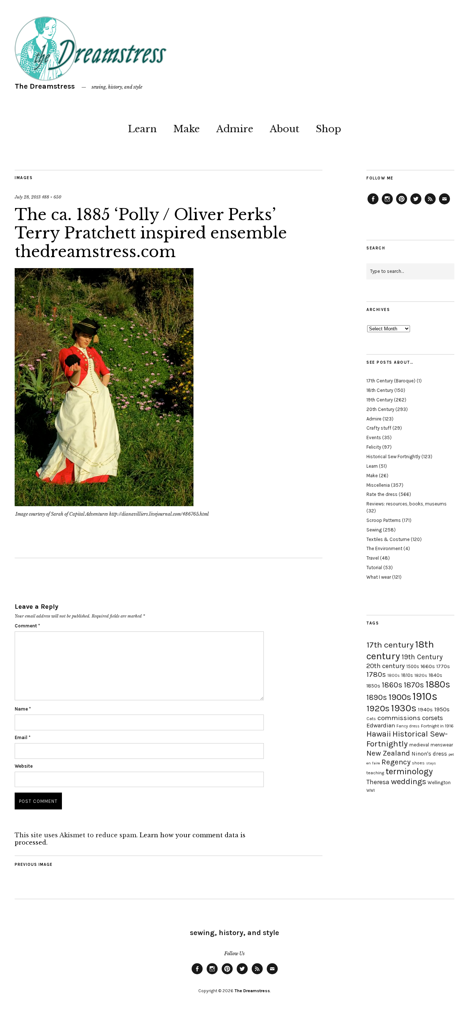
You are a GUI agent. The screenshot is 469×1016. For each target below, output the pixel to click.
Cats (371, 718)
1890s (376, 697)
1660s (428, 666)
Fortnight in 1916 (437, 725)
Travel (372, 558)
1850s (373, 686)
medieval (419, 745)
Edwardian (380, 725)
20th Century (380, 409)
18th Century (379, 390)
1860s (392, 685)
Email (22, 737)
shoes (418, 762)
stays (431, 763)
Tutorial (374, 567)
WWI (370, 790)
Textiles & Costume (388, 539)
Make (186, 129)
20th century (385, 666)
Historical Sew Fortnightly (393, 456)
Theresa (377, 782)
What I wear (378, 577)
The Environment (384, 548)
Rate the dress (382, 494)
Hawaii (378, 734)
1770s (443, 666)
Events (373, 437)
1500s (412, 666)
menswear (442, 745)
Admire (234, 129)
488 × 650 (51, 197)
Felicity (373, 447)
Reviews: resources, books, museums (406, 504)
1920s (377, 708)
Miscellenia (378, 485)
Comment (27, 625)
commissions (399, 718)
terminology (409, 771)
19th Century (379, 400)
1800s (393, 675)
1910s (425, 696)
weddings (408, 781)
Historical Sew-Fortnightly (407, 739)
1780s (376, 674)
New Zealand (388, 753)
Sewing (374, 530)
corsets (432, 718)
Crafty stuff (378, 428)
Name (23, 709)
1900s (399, 697)
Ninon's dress (429, 753)
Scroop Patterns (383, 520)
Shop (328, 129)
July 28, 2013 (28, 197)
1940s (425, 709)
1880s (437, 684)
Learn (142, 129)
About (284, 129)
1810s (407, 675)
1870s (414, 684)
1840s (435, 675)
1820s (420, 675)
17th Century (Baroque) (391, 380)
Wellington (439, 782)
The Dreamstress (45, 86)
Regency (395, 761)
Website (24, 766)
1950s (442, 709)
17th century (390, 645)
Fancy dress (408, 726)
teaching (375, 772)
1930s (404, 708)
